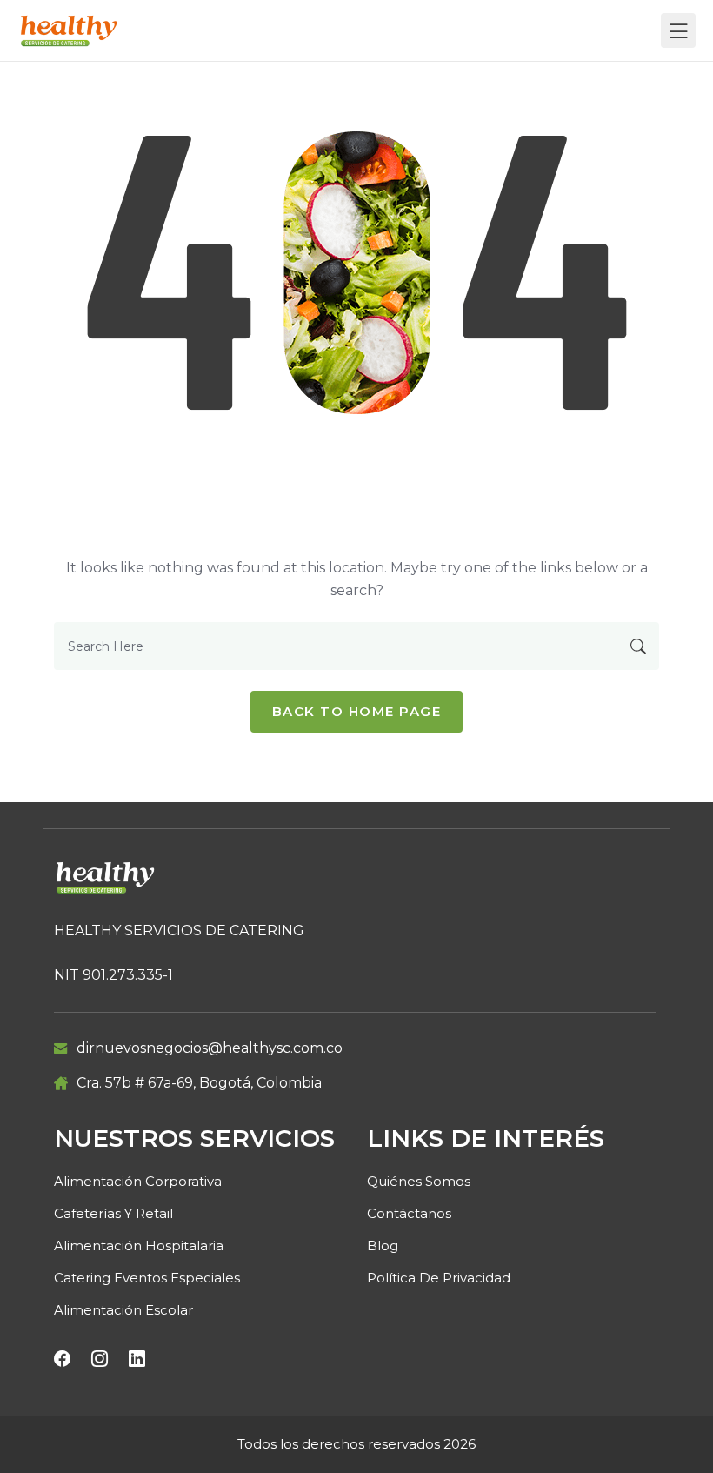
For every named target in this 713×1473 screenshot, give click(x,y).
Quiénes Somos (418, 1181)
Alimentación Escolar (123, 1310)
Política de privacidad (438, 1277)
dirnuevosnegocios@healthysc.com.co (210, 1048)
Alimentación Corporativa (138, 1181)
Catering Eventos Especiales (147, 1277)
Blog (382, 1245)
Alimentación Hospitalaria (138, 1245)
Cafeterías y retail (113, 1213)
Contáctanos (409, 1213)
